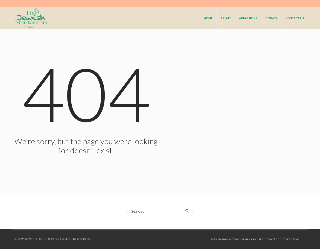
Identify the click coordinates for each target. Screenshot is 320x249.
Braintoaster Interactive (278, 239)
